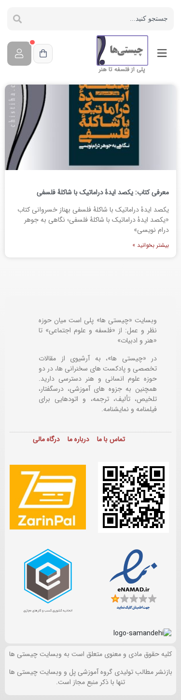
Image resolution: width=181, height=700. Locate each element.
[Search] (17, 18)
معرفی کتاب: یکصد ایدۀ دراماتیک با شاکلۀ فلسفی (103, 192)
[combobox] (101, 18)
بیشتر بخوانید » (150, 245)
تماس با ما (111, 439)
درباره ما (78, 439)
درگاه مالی (46, 439)
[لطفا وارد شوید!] (19, 54)
